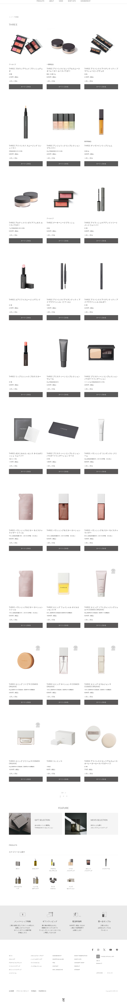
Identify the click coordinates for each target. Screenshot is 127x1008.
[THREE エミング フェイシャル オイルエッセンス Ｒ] (63, 584)
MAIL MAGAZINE (58, 969)
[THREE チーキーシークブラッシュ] (63, 199)
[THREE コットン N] (63, 737)
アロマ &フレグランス (53, 870)
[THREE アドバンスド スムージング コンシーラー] (26, 122)
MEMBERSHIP (57, 955)
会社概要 (11, 991)
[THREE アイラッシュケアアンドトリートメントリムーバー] (101, 199)
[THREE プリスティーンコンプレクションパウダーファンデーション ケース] (63, 430)
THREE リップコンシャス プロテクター (25, 376)
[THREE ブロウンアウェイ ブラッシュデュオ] (26, 45)
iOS (97, 960)
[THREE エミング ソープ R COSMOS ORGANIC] (26, 661)
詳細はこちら (22, 932)
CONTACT (55, 966)
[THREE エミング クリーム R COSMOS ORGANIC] (26, 737)
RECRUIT (77, 966)
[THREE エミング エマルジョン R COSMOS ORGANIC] (101, 661)
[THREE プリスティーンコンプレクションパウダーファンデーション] (101, 353)
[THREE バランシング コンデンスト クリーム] (101, 430)
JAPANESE (99, 973)
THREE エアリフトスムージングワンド (24, 299)
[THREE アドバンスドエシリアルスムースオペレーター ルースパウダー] (63, 45)
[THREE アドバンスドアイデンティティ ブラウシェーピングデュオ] (101, 45)
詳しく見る (13, 81)
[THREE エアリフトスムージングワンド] (26, 276)
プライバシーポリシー (22, 991)
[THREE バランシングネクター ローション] (63, 507)
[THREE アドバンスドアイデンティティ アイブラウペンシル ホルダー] (101, 276)
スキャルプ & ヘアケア (37, 955)
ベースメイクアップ (71, 870)
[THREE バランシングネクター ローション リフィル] (26, 584)
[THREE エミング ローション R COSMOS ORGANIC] (63, 661)
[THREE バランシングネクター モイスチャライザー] (101, 507)
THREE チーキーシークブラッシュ (61, 223)
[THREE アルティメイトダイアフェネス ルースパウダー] (26, 199)
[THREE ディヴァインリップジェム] (101, 122)
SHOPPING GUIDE (58, 959)
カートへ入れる (26, 87)
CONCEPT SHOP (79, 962)
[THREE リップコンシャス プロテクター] (26, 353)
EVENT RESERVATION (80, 955)
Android (98, 963)
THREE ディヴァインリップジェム (98, 145)
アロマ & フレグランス (15, 962)
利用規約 (33, 991)
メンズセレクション (71, 887)
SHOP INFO (77, 959)
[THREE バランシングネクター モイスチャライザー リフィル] (26, 507)
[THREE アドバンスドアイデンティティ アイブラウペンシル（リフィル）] (63, 276)
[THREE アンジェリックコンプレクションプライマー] (63, 122)
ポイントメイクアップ (88, 870)
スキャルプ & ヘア (18, 887)
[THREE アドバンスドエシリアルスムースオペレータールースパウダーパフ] (101, 737)
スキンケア (35, 869)
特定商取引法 (42, 991)
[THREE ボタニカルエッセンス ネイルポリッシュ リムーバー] (26, 430)
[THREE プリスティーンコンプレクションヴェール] (63, 353)
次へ (62, 793)
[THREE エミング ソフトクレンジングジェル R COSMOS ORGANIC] (101, 584)
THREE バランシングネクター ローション (63, 530)
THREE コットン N (54, 761)
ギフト (18, 869)
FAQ (54, 962)
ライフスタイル (53, 887)
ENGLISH (110, 973)
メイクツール (106, 869)
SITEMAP (77, 969)
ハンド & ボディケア (35, 887)
